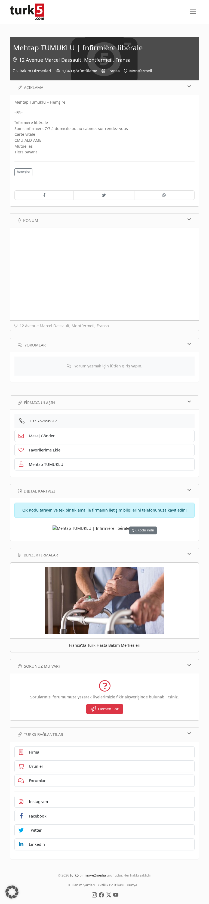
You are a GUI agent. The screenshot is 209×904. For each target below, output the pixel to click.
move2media (95, 875)
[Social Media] (94, 894)
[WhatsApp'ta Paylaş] (164, 195)
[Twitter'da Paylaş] (103, 195)
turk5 (74, 875)
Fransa (113, 70)
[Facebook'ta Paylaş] (44, 195)
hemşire (23, 172)
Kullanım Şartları (81, 885)
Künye (132, 885)
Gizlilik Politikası (111, 885)
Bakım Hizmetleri (35, 70)
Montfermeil (140, 70)
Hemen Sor (108, 708)
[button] (12, 892)
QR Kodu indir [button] (143, 530)
